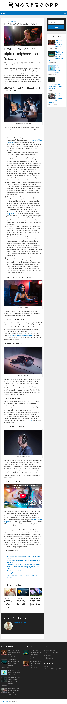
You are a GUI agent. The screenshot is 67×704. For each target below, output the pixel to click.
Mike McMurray (10, 63)
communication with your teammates (20, 335)
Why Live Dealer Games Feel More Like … (59, 43)
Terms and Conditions (53, 653)
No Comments (9, 65)
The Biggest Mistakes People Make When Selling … (55, 56)
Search (56, 27)
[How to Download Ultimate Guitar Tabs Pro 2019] (23, 592)
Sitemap (48, 655)
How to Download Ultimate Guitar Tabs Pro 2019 (22, 601)
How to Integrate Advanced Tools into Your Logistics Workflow (9, 603)
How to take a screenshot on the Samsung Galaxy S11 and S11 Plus (35, 602)
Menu (3, 13)
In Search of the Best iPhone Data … (59, 69)
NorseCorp (4, 701)
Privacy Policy (50, 650)
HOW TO (33, 63)
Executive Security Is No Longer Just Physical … (55, 98)
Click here (30, 420)
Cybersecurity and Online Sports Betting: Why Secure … (55, 86)
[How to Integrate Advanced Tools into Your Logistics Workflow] (10, 592)
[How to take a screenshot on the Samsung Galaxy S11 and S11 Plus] (36, 592)
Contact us (49, 658)
